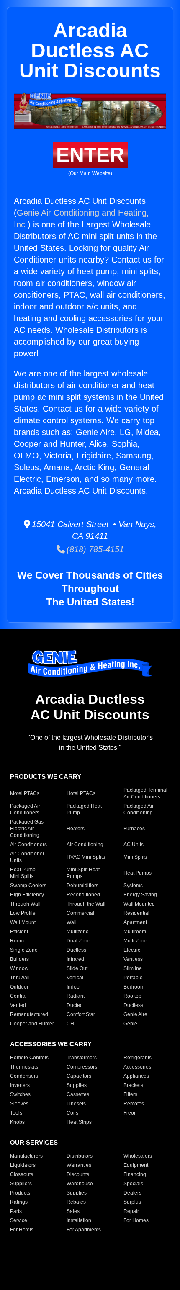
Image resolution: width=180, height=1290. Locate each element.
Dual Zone (78, 941)
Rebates (76, 1202)
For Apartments (84, 1230)
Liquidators (23, 1165)
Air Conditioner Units (27, 857)
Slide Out (77, 968)
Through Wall (25, 904)
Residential (136, 913)
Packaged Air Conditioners (25, 809)
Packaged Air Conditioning (138, 809)
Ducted (75, 1005)
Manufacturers (26, 1156)
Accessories (137, 1067)
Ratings (19, 1202)
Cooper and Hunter (32, 1024)
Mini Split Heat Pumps (83, 873)
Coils (72, 1113)
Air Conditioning (85, 844)
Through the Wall (86, 904)
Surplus (132, 1202)
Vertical (75, 978)
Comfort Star (81, 1014)
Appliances (136, 1076)
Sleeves (19, 1104)
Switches (20, 1094)
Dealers (132, 1193)
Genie (130, 1024)
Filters (130, 1094)
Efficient (19, 932)
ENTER (90, 155)
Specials (133, 1184)
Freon (130, 1113)
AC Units (133, 844)
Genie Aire (135, 1014)
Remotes (133, 1104)
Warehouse (80, 1184)
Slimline (132, 968)
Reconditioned (83, 895)
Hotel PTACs (81, 793)
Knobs (17, 1122)
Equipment (135, 1165)
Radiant (76, 996)
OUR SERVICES (34, 1142)
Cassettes (78, 1094)
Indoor (74, 987)
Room (17, 941)
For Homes (136, 1220)
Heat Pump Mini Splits (23, 873)
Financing (134, 1174)
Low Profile (23, 913)
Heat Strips (79, 1122)
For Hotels (21, 1230)
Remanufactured (29, 1014)
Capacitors (79, 1076)
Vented (18, 1005)
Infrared (75, 959)
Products (20, 1193)
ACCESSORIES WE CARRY (51, 1044)
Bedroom (133, 987)
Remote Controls (29, 1058)
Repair (131, 1211)
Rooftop (132, 996)
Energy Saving (140, 895)
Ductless (76, 950)
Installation (79, 1220)
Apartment (135, 922)
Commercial (80, 913)
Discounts (78, 1174)
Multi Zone (135, 941)
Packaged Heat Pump (84, 809)
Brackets (133, 1085)
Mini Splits (135, 857)
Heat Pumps (137, 873)
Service (18, 1220)
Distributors (80, 1156)
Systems (133, 885)
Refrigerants (137, 1058)
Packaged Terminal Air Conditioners (145, 793)
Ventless (133, 959)
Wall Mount (23, 922)
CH (70, 1024)
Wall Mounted (139, 904)
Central (18, 996)
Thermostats (24, 1067)
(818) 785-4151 (94, 549)
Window (19, 968)
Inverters (20, 1085)
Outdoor (19, 987)
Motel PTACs (24, 793)
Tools (16, 1113)
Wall (72, 922)
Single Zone (24, 950)
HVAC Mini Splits (86, 857)
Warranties (79, 1165)
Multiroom (134, 932)
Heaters (76, 829)
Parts (16, 1211)
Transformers (82, 1058)
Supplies (77, 1085)
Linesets (76, 1104)
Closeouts (21, 1174)
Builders (19, 959)
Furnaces (134, 829)
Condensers (24, 1076)
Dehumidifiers (82, 885)
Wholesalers (137, 1156)
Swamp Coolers (28, 885)
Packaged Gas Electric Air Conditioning (27, 828)
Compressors (82, 1067)
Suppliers (21, 1184)
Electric (131, 950)
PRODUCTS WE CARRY (45, 776)
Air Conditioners (28, 844)
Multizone (78, 932)
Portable (133, 978)
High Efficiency (27, 895)
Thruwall (20, 978)
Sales (73, 1211)
